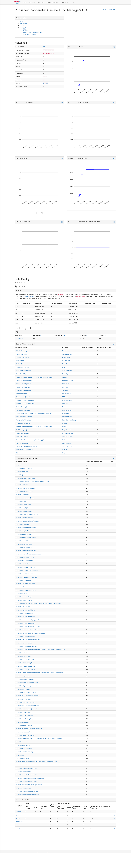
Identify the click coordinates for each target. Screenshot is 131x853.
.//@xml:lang (19, 453)
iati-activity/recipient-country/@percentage (27, 696)
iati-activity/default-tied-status (24, 587)
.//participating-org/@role (22, 407)
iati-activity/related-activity (23, 712)
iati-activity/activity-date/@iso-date (25, 488)
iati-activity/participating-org (23, 656)
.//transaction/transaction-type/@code (26, 446)
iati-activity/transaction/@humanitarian (26, 768)
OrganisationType (67, 410)
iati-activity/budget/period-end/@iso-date (27, 514)
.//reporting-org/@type (22, 436)
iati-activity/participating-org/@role (25, 663)
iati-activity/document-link (23, 607)
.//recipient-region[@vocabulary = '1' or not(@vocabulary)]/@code (34, 426)
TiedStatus (65, 390)
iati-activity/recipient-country (23, 689)
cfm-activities (19, 339)
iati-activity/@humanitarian (23, 475)
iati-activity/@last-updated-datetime (25, 478)
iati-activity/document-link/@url (24, 613)
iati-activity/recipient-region (23, 699)
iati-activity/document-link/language (25, 636)
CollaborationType (67, 370)
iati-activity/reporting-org (22, 722)
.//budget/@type (20, 364)
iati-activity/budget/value (22, 524)
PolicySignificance (67, 417)
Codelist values (27, 31)
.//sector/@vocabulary (22, 443)
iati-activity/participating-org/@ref (25, 659)
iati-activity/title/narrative (22, 758)
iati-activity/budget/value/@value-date (26, 531)
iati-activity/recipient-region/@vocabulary (27, 709)
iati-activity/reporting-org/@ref (24, 725)
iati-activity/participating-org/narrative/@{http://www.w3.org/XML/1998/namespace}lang (40, 672)
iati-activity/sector (20, 742)
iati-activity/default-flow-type (23, 580)
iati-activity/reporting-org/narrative (25, 735)
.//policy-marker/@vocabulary (24, 420)
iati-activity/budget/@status (23, 504)
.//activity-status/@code (22, 357)
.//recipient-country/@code (23, 423)
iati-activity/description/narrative (24, 600)
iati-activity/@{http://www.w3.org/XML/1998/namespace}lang (32, 481)
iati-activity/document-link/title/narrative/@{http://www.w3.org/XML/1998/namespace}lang (40, 649)
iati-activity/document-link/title (24, 643)
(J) (114, 47)
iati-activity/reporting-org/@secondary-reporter (29, 729)
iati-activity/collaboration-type (24, 534)
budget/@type (29, 296)
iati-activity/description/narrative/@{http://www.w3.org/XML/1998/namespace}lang (38, 603)
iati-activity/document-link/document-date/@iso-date (30, 633)
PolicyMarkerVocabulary (69, 420)
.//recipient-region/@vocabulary (24, 430)
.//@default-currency (21, 351)
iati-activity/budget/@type (23, 508)
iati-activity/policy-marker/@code (25, 679)
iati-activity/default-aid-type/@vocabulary (27, 570)
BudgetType (65, 364)
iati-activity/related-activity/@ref (24, 715)
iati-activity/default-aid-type (23, 564)
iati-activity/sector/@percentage (24, 748)
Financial (22, 25)
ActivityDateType (67, 354)
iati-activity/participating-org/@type (25, 666)
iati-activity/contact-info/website (24, 560)
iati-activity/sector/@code (23, 745)
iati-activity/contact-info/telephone (25, 557)
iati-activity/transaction (22, 765)
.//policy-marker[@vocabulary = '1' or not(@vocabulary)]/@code (33, 413)
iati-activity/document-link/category (25, 616)
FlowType (65, 387)
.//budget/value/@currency (23, 367)
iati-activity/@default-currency (24, 468)
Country (64, 423)
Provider (18, 825)
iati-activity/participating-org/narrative (26, 669)
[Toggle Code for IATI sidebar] (17, 2)
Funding (18, 818)
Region (64, 426)
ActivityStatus (66, 357)
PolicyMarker (66, 413)
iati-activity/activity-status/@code (25, 498)
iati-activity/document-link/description (26, 623)
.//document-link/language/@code (25, 403)
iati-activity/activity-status (22, 494)
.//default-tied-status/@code (23, 390)
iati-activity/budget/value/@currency (26, 527)
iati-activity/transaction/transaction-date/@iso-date (30, 778)
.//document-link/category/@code (25, 400)
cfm (44, 46)
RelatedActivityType (67, 433)
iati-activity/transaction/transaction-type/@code (29, 785)
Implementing (19, 821)
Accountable (19, 812)
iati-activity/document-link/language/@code (28, 640)
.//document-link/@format (23, 397)
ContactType (65, 374)
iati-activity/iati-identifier (22, 653)
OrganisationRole (67, 407)
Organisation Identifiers (29, 34)
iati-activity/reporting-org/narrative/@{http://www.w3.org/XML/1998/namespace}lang (39, 738)
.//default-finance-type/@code (24, 384)
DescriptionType (66, 393)
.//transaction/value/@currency (24, 450)
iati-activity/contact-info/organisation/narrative (28, 554)
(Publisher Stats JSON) (109, 9)
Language (65, 403)
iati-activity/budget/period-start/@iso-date (27, 521)
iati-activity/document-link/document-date (27, 630)
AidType (64, 377)
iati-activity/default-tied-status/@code (26, 590)
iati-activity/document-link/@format (25, 610)
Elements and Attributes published (33, 32)
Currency (64, 351)
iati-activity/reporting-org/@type (24, 732)
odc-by (45, 83)
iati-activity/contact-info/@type (24, 544)
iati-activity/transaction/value (23, 788)
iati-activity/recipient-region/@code (25, 702)
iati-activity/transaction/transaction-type (26, 781)
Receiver (18, 828)
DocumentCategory (67, 400)
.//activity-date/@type (21, 354)
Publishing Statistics (52, 2)
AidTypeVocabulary (67, 380)
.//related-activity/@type (22, 433)
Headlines (32, 2)
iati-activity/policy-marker (22, 676)
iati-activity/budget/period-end (24, 511)
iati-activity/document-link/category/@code (27, 620)
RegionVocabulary (67, 430)
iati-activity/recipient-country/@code (26, 692)
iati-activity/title (20, 755)
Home (25, 2)
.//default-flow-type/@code (23, 387)
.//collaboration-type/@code (23, 370)
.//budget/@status (20, 361)
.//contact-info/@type (21, 374)
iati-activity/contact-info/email (24, 547)
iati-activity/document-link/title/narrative (26, 646)
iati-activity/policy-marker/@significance (27, 682)
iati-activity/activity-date (22, 485)
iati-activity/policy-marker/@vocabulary (26, 686)
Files (24, 29)
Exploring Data (65, 2)
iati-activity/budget (21, 501)
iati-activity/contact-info (22, 541)
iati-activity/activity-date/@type (24, 491)
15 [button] (81, 423)
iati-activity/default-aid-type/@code (25, 567)
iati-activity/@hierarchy (22, 471)
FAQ (73, 2)
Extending (18, 815)
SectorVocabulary (67, 443)
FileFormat (65, 397)
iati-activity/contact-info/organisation (26, 551)
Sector (64, 440)
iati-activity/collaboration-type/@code (26, 537)
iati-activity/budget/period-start (24, 518)
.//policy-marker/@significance (24, 417)
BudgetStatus (66, 361)
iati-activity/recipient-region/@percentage (27, 705)
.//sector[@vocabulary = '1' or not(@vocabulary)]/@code (31, 440)
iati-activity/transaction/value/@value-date (27, 794)
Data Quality (41, 2)
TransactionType (67, 446)
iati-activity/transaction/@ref (23, 771)
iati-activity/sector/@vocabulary (24, 752)
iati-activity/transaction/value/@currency (27, 791)
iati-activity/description (22, 593)
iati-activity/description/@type (24, 597)
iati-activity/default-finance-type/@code (26, 577)
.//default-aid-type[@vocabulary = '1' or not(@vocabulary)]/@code (34, 377)
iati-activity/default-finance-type (24, 574)
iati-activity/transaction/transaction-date (27, 775)
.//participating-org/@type (23, 410)
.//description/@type (21, 393)
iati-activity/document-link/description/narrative (29, 626)
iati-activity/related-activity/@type (25, 719)
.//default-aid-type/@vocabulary (24, 380)
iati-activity (18, 465)
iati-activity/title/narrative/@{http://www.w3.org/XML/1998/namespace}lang (36, 761)
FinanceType (66, 384)
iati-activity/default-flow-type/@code (25, 583)
